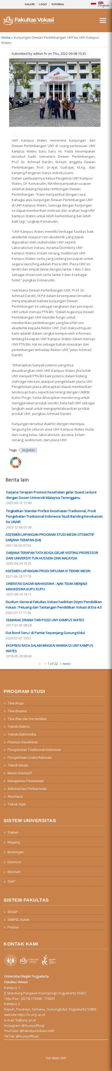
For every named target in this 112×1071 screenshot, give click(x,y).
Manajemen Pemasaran (26, 781)
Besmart (14, 872)
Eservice (14, 862)
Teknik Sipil (17, 804)
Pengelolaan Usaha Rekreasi (30, 757)
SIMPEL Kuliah (18, 919)
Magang (14, 842)
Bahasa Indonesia (93, 4)
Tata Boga (15, 703)
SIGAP (13, 912)
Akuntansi (15, 796)
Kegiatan (28, 450)
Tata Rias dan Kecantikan (27, 719)
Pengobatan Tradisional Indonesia (34, 750)
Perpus (13, 927)
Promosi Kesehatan (23, 742)
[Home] (28, 24)
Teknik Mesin (18, 765)
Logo (43, 4)
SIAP (11, 881)
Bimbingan (16, 852)
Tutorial (57, 4)
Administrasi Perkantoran (27, 788)
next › (67, 663)
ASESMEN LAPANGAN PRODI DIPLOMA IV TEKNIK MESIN (47, 570)
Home (6, 37)
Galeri (30, 4)
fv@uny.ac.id (25, 1020)
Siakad (13, 832)
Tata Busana (17, 711)
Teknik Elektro (19, 726)
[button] (103, 20)
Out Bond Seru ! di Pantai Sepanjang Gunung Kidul (45, 632)
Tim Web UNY (56, 1058)
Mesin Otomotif (20, 773)
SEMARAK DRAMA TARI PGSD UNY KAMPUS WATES (45, 620)
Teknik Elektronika (22, 734)
